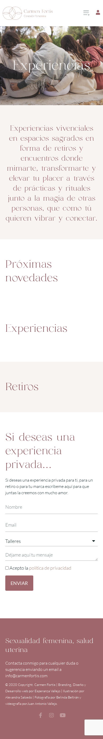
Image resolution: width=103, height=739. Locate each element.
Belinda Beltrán (67, 697)
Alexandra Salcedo (18, 697)
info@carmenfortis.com (26, 675)
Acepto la (40, 568)
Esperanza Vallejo (47, 691)
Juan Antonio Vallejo (42, 703)
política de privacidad (50, 568)
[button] (86, 13)
